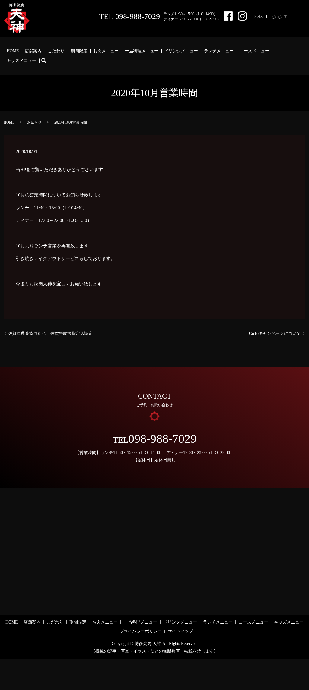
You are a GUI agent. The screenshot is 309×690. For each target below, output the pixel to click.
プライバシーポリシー (140, 631)
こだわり (56, 51)
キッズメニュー (21, 60)
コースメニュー (254, 51)
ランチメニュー (219, 51)
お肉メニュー (106, 51)
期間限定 (79, 51)
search (46, 60)
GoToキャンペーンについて (275, 333)
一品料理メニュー (141, 51)
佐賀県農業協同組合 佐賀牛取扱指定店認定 (50, 333)
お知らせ (34, 122)
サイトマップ (180, 631)
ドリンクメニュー (181, 51)
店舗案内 (33, 51)
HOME (13, 51)
